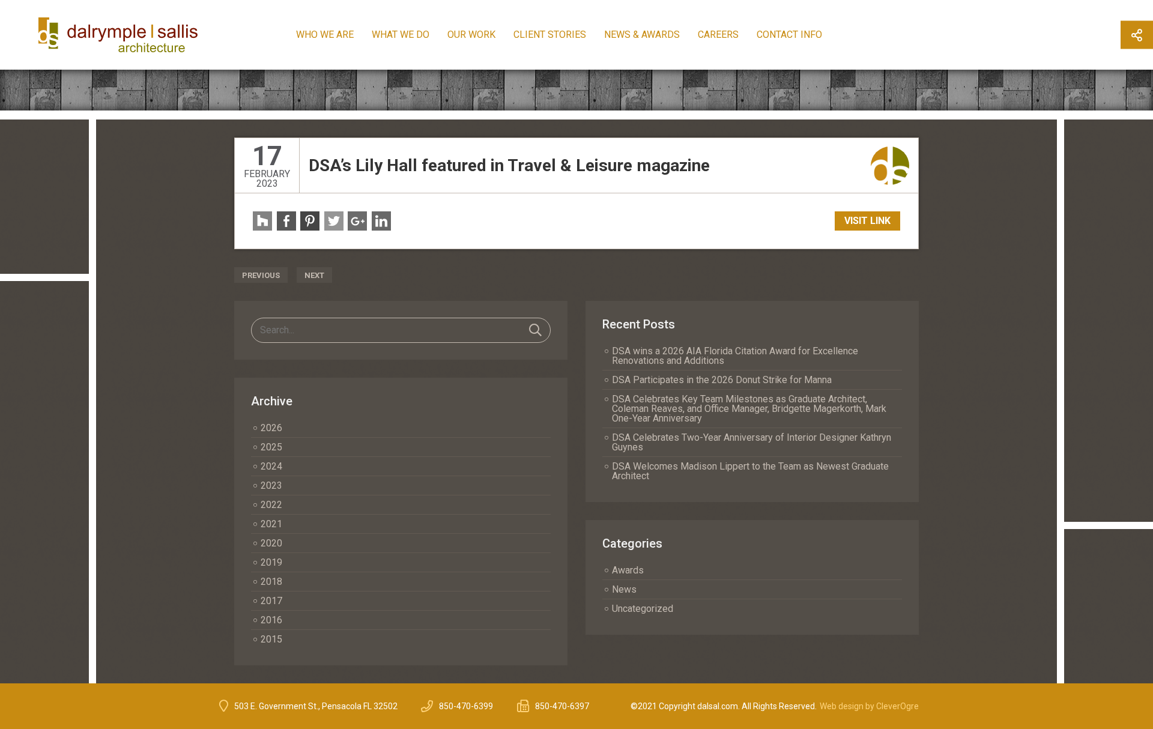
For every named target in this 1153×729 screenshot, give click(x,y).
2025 (271, 447)
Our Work (471, 34)
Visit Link (867, 220)
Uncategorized (642, 608)
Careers (718, 34)
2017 (271, 600)
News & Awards (642, 34)
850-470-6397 (562, 706)
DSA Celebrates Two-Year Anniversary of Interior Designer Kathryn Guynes (751, 442)
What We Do (400, 34)
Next (314, 275)
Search (535, 330)
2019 (271, 562)
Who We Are (325, 34)
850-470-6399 (466, 706)
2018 (271, 581)
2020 (271, 543)
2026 (271, 428)
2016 (271, 620)
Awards (628, 570)
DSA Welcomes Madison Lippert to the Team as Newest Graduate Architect (750, 471)
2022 (271, 504)
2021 (271, 524)
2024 (271, 466)
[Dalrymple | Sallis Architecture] (890, 165)
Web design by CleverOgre (869, 706)
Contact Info (789, 34)
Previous (261, 275)
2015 (271, 639)
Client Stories (549, 34)
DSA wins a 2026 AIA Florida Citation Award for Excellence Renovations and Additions (735, 355)
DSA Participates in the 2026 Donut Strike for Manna (722, 380)
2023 (271, 485)
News (624, 589)
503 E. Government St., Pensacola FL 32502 (316, 706)
